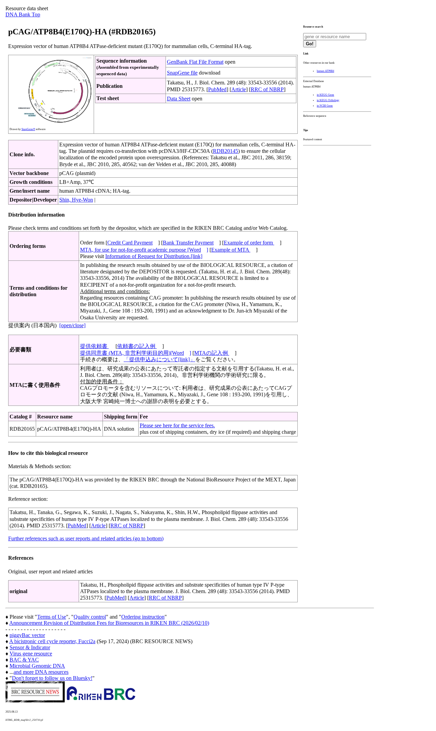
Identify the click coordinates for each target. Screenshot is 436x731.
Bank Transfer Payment (188, 242)
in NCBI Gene (325, 105)
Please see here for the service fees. (177, 425)
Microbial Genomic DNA (37, 666)
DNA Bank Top (22, 14)
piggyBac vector (27, 635)
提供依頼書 (94, 346)
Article (238, 89)
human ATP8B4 (325, 71)
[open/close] (72, 325)
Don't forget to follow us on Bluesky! (52, 678)
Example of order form (249, 242)
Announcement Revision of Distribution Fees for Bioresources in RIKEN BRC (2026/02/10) (109, 623)
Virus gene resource (31, 653)
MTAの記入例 (211, 353)
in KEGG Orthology (328, 100)
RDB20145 (225, 151)
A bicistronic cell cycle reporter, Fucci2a (52, 641)
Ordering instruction (143, 617)
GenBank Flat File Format (195, 62)
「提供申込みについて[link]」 (159, 359)
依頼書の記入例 (137, 346)
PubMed (217, 89)
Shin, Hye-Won (76, 200)
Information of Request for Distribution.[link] (153, 256)
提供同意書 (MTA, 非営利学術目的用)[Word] (135, 353)
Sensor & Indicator (30, 647)
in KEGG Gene (325, 94)
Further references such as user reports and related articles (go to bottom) (86, 538)
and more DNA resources (41, 672)
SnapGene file (182, 73)
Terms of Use (51, 617)
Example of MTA (230, 250)
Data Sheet (178, 98)
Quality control (90, 617)
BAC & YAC (24, 660)
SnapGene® (28, 129)
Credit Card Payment (130, 242)
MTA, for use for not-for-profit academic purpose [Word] (144, 250)
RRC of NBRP (267, 89)
